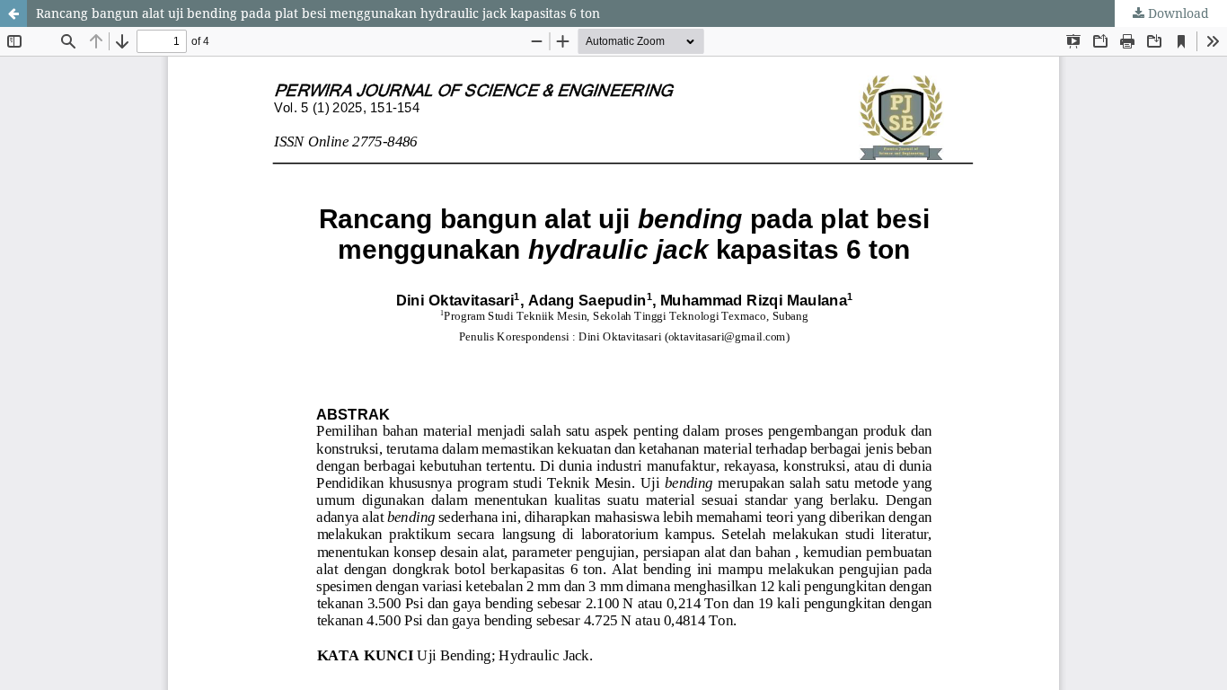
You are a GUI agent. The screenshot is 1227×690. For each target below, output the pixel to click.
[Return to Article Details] (13, 13)
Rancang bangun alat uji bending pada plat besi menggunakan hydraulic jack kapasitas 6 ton (318, 13)
